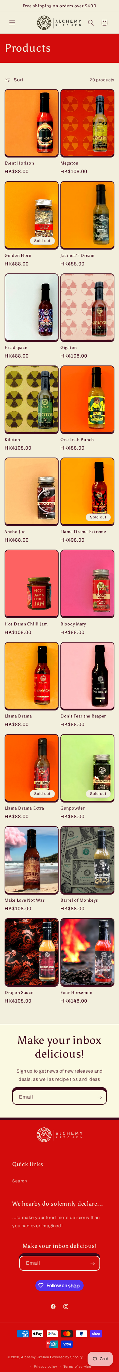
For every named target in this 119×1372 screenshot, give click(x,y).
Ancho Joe (15, 531)
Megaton (69, 163)
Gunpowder (72, 808)
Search (19, 1181)
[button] (12, 22)
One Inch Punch (77, 439)
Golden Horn (18, 255)
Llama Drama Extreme (83, 531)
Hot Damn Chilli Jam (26, 624)
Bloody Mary (73, 624)
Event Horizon (19, 163)
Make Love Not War (24, 900)
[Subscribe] (99, 1097)
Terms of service (77, 1366)
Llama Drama (18, 716)
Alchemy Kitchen (35, 1357)
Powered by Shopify (66, 1357)
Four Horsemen (76, 992)
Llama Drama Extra (24, 808)
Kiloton (12, 439)
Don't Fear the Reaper (83, 716)
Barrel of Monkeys (79, 900)
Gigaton (68, 347)
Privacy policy (45, 1366)
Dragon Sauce (19, 992)
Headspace (16, 347)
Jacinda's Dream (77, 255)
